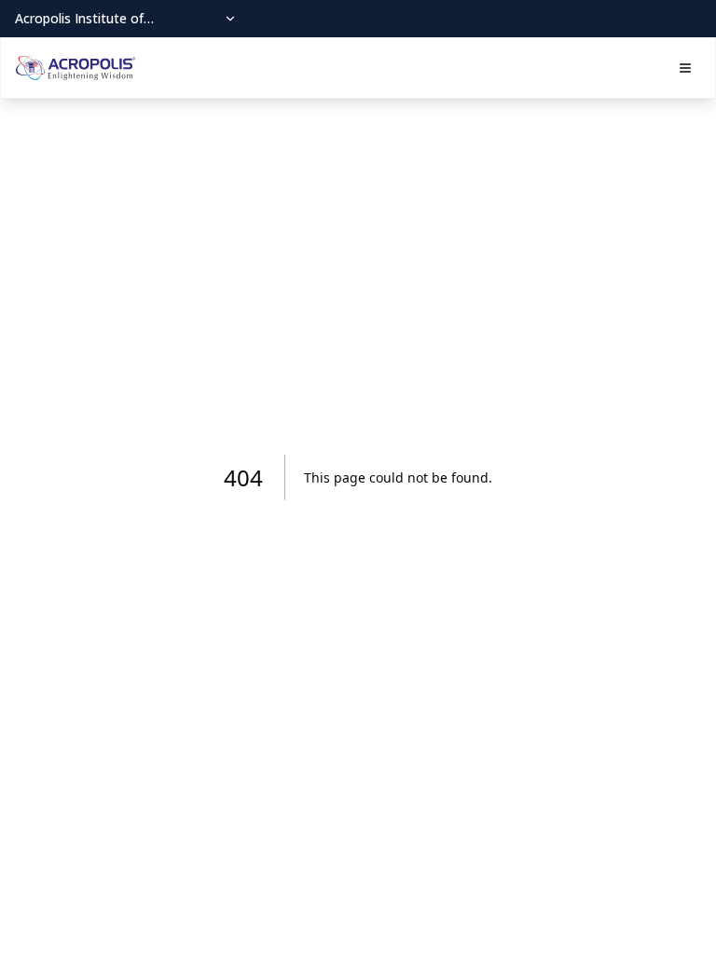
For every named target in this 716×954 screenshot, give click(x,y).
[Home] (75, 68)
